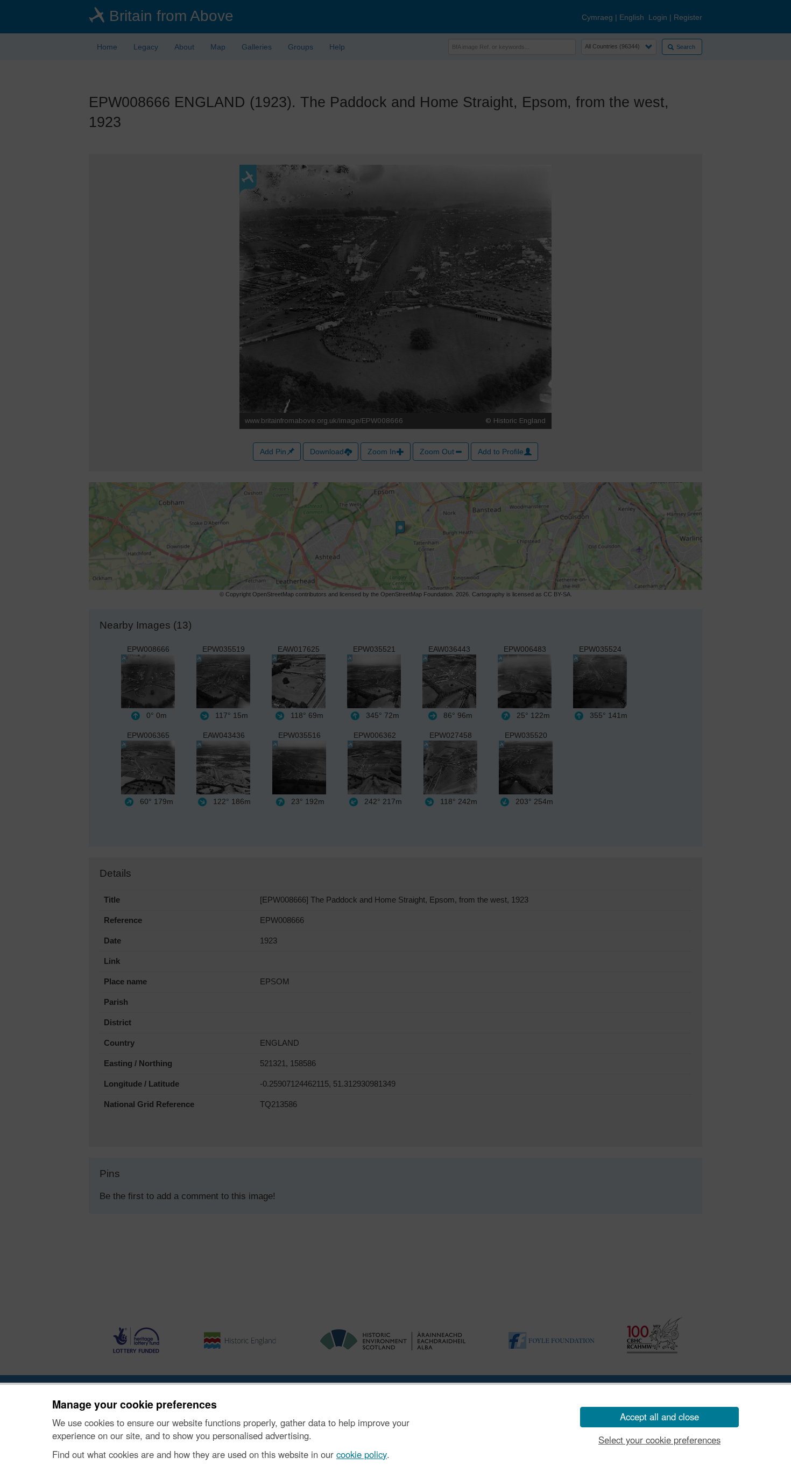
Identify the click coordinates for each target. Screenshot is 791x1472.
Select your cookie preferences (659, 1439)
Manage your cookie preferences (134, 1405)
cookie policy (361, 1454)
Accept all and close (659, 1416)
